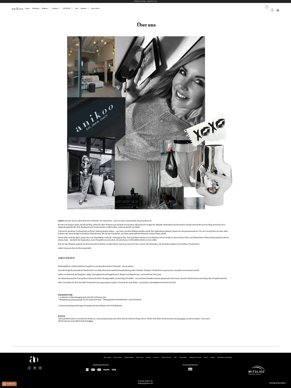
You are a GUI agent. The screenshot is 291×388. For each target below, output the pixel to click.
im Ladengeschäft (75, 299)
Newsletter (181, 319)
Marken (84, 8)
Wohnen (45, 8)
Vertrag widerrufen (277, 383)
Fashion (55, 8)
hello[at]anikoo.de (145, 383)
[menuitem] (27, 8)
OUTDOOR (67, 8)
